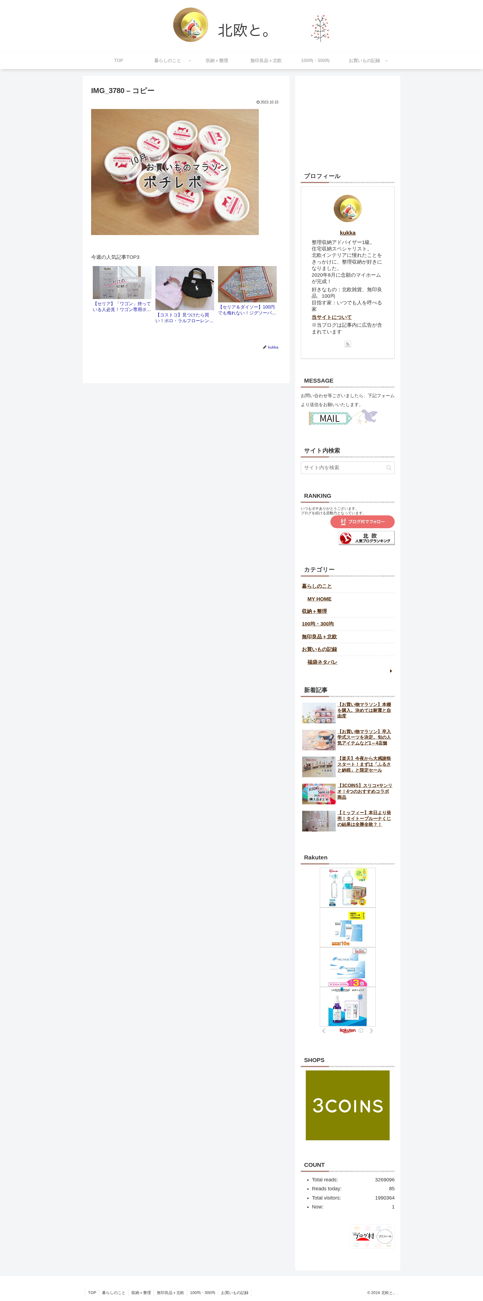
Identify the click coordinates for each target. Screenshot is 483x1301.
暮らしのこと (317, 586)
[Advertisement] (348, 116)
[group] (122, 291)
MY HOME (319, 599)
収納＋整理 (314, 611)
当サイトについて (332, 317)
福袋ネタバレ (322, 662)
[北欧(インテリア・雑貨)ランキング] (367, 543)
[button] (389, 468)
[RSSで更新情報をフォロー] (347, 344)
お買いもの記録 (319, 649)
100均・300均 (318, 624)
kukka (348, 233)
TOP (92, 1292)
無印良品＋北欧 (319, 636)
